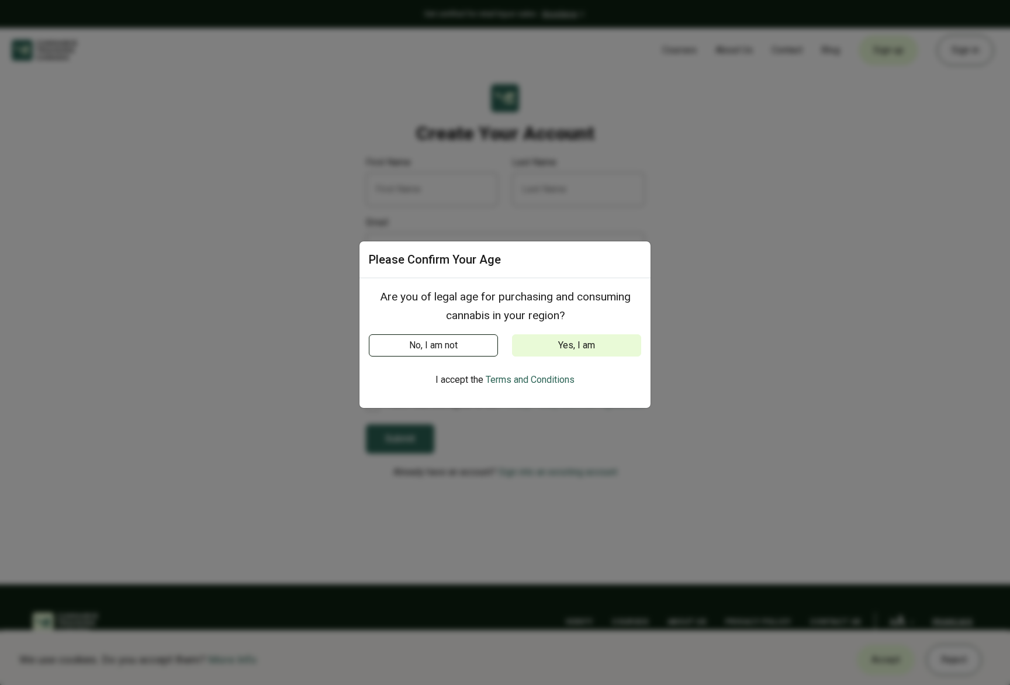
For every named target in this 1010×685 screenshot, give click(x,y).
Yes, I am (576, 345)
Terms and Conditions (530, 379)
